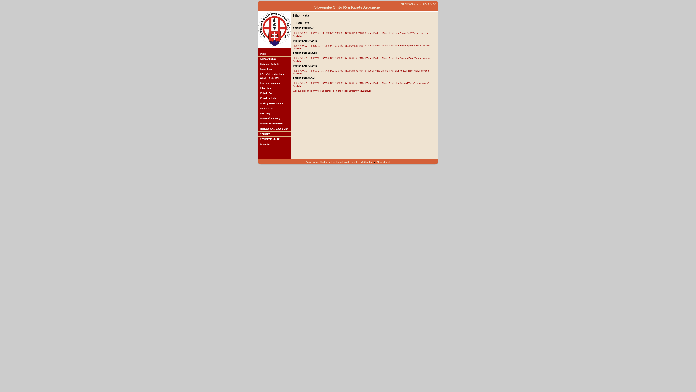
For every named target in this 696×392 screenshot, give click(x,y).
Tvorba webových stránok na (352, 162)
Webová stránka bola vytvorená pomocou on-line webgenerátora (332, 91)
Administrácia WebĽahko (318, 162)
